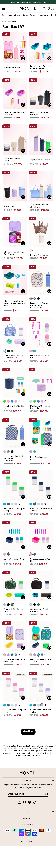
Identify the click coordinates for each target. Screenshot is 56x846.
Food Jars (43, 15)
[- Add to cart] (23, 58)
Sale (4, 15)
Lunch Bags (14, 15)
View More (28, 731)
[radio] (31, 250)
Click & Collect (27, 825)
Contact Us (27, 818)
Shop (27, 811)
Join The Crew (27, 780)
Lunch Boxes (29, 15)
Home (5, 22)
